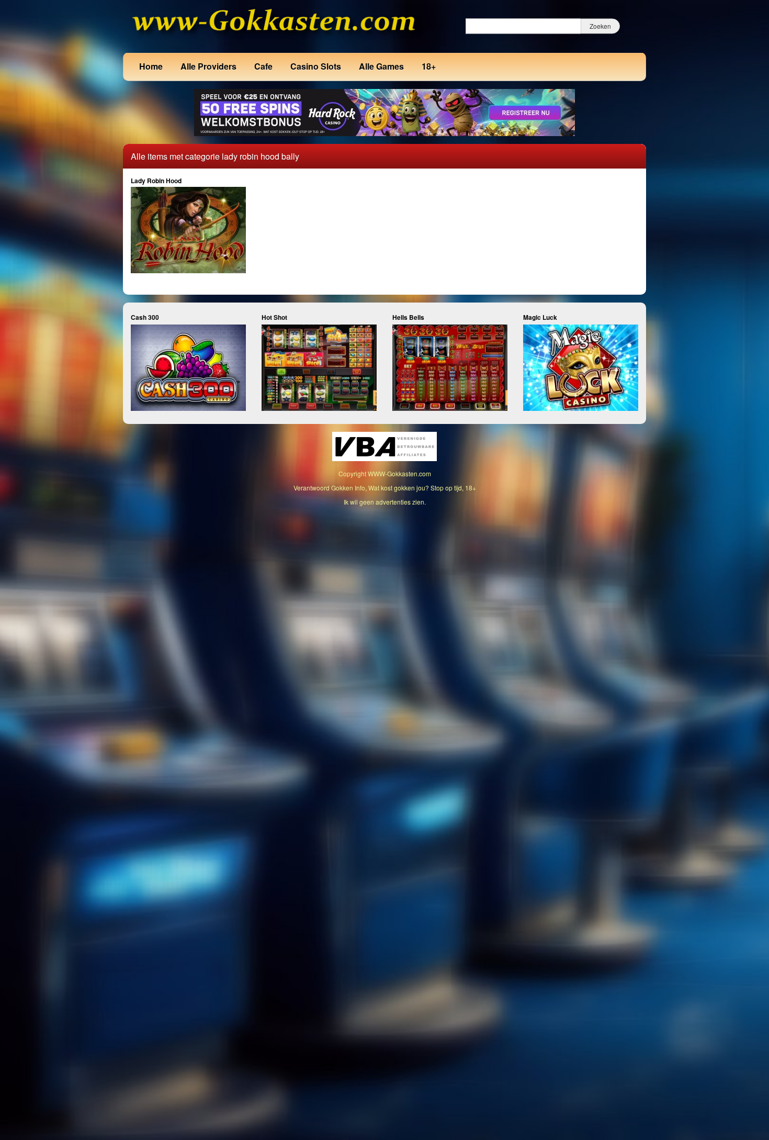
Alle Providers (208, 66)
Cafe (263, 66)
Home (151, 66)
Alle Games (381, 66)
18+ (429, 66)
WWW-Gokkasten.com (399, 473)
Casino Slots (315, 66)
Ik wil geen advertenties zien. (385, 501)
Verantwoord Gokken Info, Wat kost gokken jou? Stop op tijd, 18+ (384, 487)
